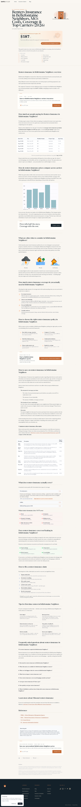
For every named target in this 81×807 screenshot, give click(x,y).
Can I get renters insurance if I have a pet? (30, 681)
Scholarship (37, 798)
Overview (22, 55)
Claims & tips (45, 60)
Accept (20, 803)
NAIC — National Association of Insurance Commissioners (34, 717)
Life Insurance (25, 796)
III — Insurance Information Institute (29, 722)
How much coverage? (24, 61)
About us (49, 788)
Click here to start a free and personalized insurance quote (44, 432)
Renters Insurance (26, 758)
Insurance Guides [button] (22, 1)
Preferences (14, 803)
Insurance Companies (39, 793)
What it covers (45, 58)
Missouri (34, 758)
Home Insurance (25, 793)
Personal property (40, 491)
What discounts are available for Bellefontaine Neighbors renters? (36, 666)
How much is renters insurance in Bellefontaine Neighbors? (34, 663)
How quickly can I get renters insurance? (30, 685)
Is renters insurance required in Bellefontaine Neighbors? (34, 649)
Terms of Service (68, 804)
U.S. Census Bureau (25, 720)
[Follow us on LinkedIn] (70, 789)
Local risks (22, 60)
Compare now (57, 751)
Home (15, 1)
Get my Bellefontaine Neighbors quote (51, 43)
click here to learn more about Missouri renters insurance (37, 704)
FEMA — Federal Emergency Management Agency (33, 715)
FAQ (43, 61)
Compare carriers (56, 225)
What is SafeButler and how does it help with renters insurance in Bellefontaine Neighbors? (39, 690)
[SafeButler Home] (19, 758)
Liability (40, 502)
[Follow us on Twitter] (67, 789)
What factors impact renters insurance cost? (31, 674)
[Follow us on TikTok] (60, 789)
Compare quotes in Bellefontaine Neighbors (50, 358)
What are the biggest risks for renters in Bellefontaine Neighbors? (36, 670)
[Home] (5, 1)
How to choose (45, 55)
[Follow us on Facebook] (65, 789)
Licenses (49, 793)
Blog (30, 1)
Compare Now (57, 105)
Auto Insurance (25, 791)
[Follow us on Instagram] (63, 789)
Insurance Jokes (38, 796)
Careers (48, 791)
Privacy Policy (75, 804)
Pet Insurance (25, 798)
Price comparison (24, 58)
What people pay (23, 56)
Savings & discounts (46, 56)
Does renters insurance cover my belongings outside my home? (35, 678)
